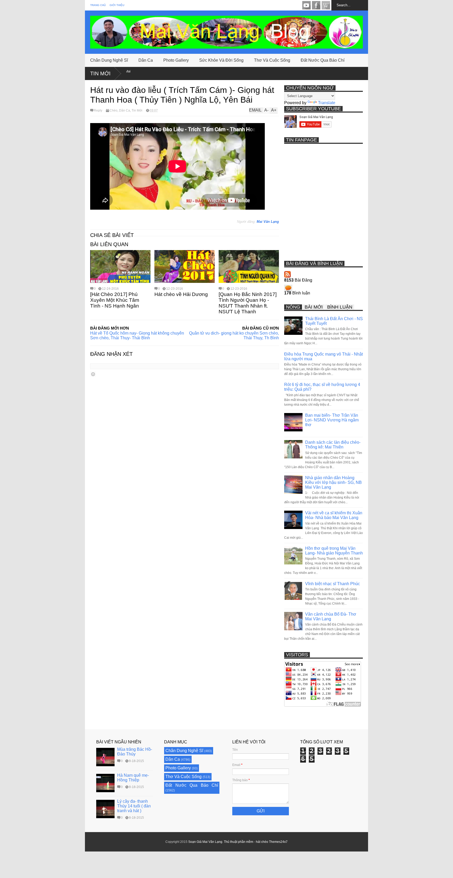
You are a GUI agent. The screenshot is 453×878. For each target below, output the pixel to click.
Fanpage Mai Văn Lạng (316, 5)
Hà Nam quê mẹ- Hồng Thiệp (133, 777)
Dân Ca (145, 60)
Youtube (306, 5)
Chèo (113, 110)
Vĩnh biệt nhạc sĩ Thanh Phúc (332, 583)
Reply (98, 110)
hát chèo (262, 842)
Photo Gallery (176, 60)
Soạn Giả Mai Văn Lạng (205, 842)
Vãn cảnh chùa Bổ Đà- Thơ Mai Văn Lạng (330, 616)
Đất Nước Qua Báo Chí (322, 60)
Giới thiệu (117, 5)
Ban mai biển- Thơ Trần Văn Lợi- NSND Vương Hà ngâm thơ (332, 420)
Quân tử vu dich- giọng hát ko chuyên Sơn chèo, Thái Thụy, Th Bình (234, 335)
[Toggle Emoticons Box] (93, 374)
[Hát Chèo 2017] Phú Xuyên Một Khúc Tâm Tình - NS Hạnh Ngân (114, 300)
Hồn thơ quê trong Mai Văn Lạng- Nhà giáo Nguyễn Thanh (334, 550)
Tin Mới (100, 73)
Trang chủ (98, 5)
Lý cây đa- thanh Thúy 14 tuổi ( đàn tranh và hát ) (134, 806)
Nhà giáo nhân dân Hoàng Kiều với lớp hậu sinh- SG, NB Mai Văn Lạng (333, 482)
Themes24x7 (278, 842)
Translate (326, 103)
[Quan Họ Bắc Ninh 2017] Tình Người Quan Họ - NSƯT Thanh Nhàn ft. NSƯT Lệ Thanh (248, 303)
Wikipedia (326, 5)
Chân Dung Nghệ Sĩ (109, 60)
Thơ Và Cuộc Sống (272, 60)
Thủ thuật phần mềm (238, 842)
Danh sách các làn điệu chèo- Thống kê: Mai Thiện (332, 444)
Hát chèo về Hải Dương (181, 294)
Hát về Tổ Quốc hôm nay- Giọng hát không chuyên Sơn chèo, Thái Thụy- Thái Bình (137, 335)
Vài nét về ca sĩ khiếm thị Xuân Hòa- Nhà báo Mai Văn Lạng (333, 515)
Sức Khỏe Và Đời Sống (221, 60)
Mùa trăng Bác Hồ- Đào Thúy (134, 751)
